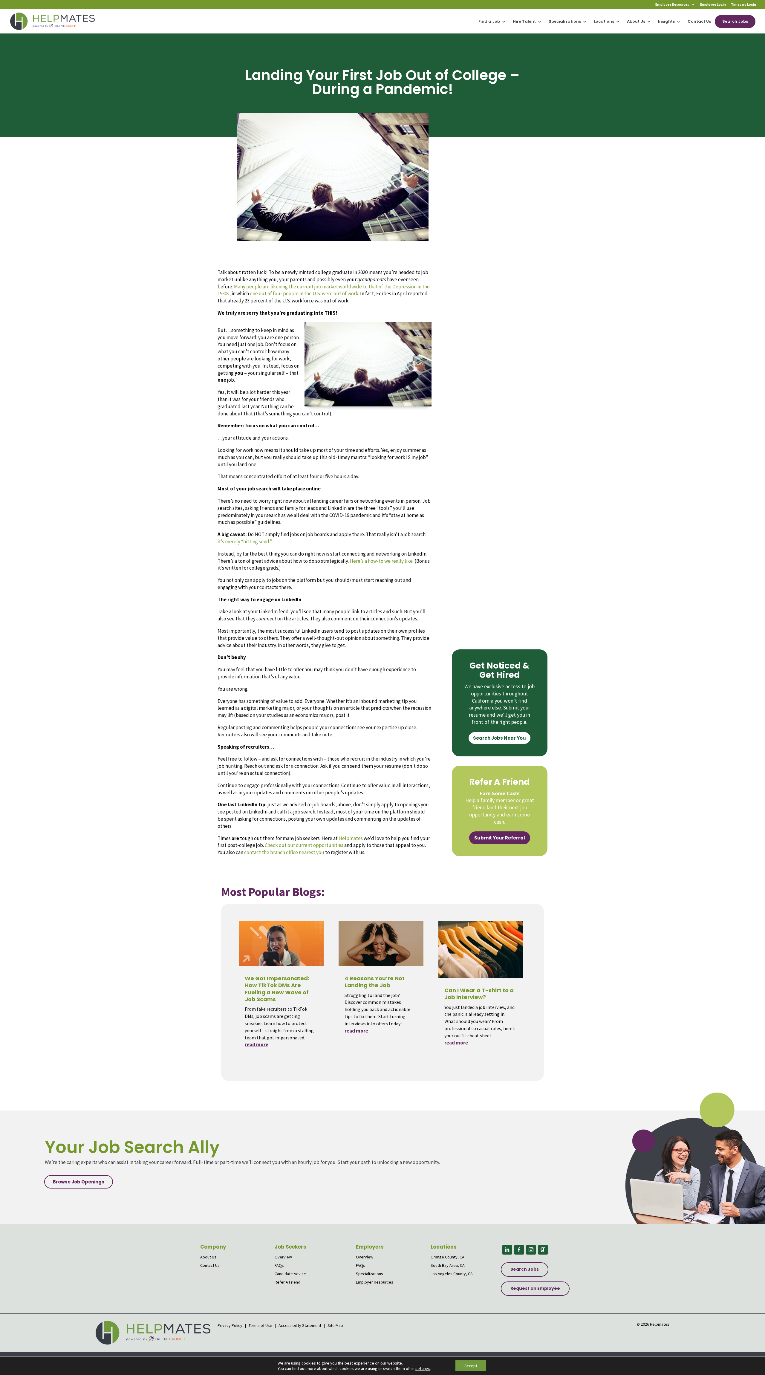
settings (422, 1368)
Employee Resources (672, 5)
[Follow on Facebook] (519, 1250)
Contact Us (699, 21)
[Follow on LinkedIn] (507, 1250)
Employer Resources (374, 1282)
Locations (604, 21)
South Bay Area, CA (448, 1265)
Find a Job (489, 21)
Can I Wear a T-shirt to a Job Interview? (479, 993)
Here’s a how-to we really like (381, 561)
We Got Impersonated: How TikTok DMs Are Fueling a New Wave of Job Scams (277, 989)
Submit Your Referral (499, 838)
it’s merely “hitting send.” (245, 541)
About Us (636, 21)
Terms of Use (260, 1325)
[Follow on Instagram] (531, 1250)
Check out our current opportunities (304, 845)
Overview (283, 1257)
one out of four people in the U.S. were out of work (304, 293)
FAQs (279, 1265)
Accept (470, 1365)
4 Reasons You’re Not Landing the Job (375, 982)
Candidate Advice (290, 1273)
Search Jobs (735, 21)
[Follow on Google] (543, 1250)
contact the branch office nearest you (284, 852)
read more (256, 1044)
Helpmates (351, 838)
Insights (666, 21)
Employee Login (713, 5)
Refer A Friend (287, 1282)
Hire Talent (524, 21)
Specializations (565, 21)
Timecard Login (743, 5)
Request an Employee (535, 1288)
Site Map (335, 1325)
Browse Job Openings (78, 1182)
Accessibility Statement (300, 1325)
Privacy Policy (230, 1325)
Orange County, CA (447, 1257)
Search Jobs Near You (499, 738)
